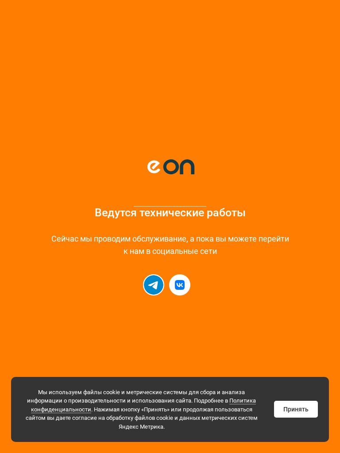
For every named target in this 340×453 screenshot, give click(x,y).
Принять (296, 409)
